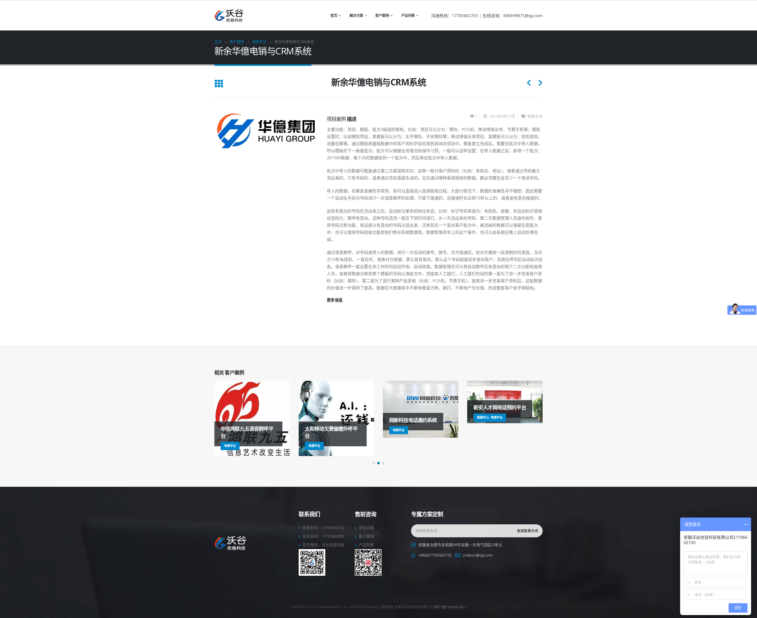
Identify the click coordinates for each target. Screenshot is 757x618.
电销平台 (535, 116)
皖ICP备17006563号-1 (450, 607)
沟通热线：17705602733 (454, 15)
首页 (333, 15)
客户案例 (382, 15)
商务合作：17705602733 (323, 527)
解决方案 (356, 15)
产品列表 (408, 15)
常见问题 (366, 527)
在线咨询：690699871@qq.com (513, 15)
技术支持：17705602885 (323, 536)
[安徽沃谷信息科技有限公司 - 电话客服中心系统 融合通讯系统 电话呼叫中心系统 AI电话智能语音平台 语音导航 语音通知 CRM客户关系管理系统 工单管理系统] (229, 16)
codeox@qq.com (478, 555)
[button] (373, 463)
